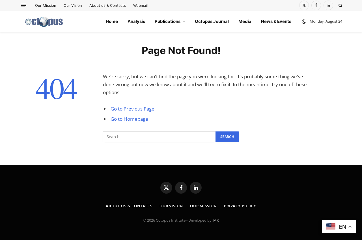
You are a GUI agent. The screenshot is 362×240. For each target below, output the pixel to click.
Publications (167, 21)
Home (112, 21)
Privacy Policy (240, 205)
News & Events (276, 21)
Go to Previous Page (132, 108)
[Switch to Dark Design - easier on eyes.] (303, 21)
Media (244, 21)
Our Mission (45, 5)
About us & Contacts (107, 5)
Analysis (136, 21)
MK (216, 220)
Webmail (140, 5)
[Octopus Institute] (44, 21)
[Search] (339, 5)
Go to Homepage (129, 119)
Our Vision (73, 5)
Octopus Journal (212, 21)
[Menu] (23, 5)
